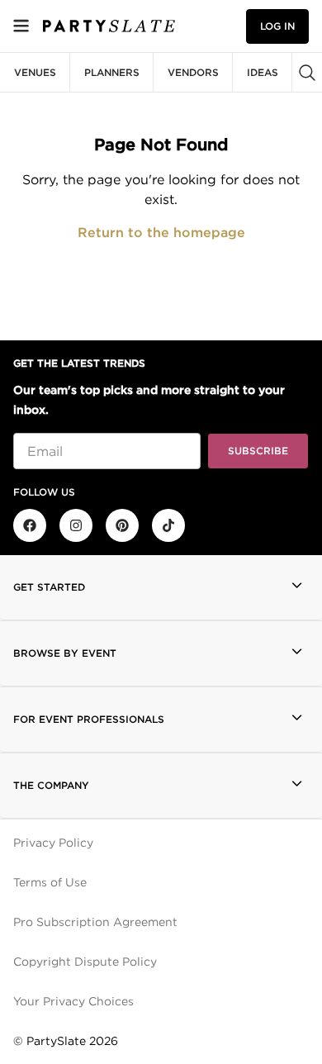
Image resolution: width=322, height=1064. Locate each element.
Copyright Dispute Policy (85, 961)
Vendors (193, 72)
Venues (35, 72)
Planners (112, 72)
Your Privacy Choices (73, 1001)
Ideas (262, 72)
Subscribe (258, 450)
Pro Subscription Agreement (95, 922)
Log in (277, 26)
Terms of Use (50, 882)
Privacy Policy (53, 842)
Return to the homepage (161, 232)
